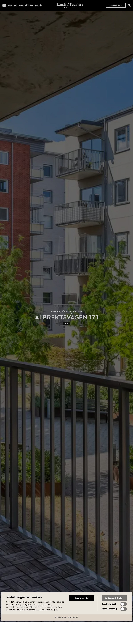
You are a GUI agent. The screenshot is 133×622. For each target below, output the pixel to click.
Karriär (38, 5)
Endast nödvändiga (114, 598)
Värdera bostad (116, 5)
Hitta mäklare (26, 5)
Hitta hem (12, 5)
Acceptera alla (81, 598)
